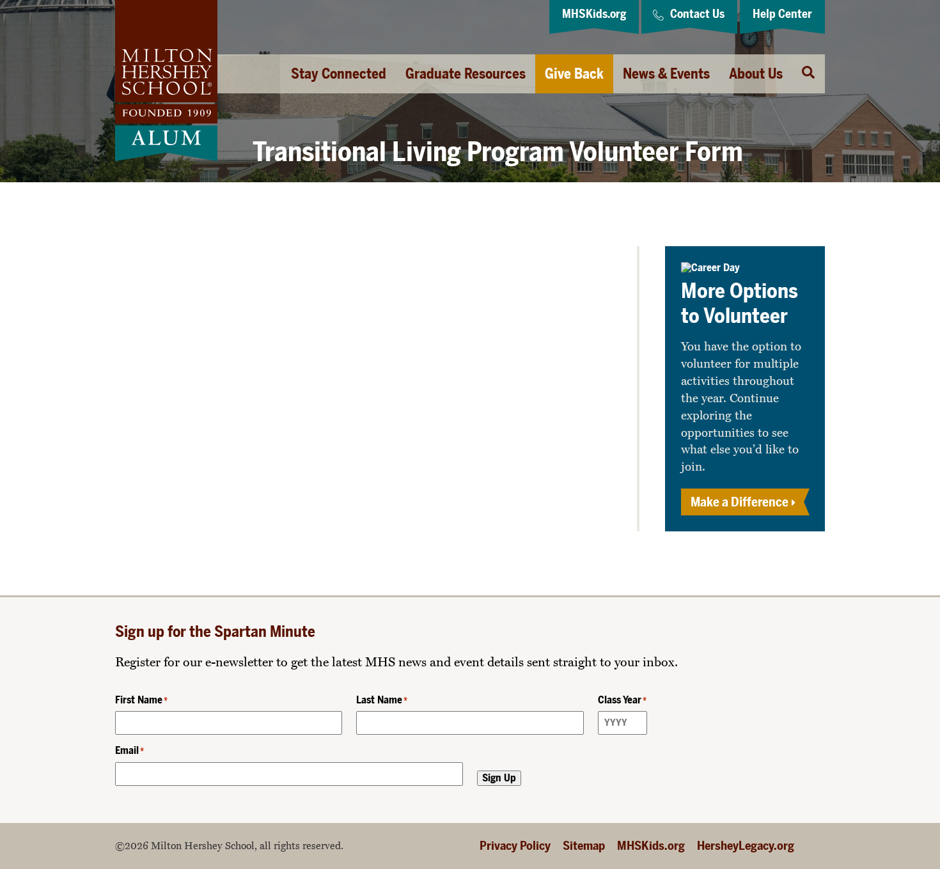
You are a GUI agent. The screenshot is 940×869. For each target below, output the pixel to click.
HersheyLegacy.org (745, 845)
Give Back (574, 73)
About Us (756, 73)
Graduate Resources (465, 73)
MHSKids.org (651, 845)
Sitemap (584, 845)
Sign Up (499, 778)
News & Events (666, 73)
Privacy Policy (515, 845)
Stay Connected (338, 73)
